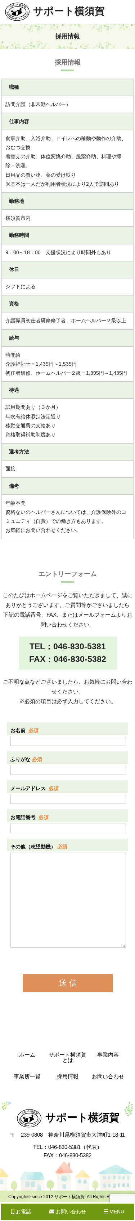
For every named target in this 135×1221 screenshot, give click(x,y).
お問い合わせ (108, 1076)
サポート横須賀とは (67, 1057)
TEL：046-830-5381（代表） (67, 1147)
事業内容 (108, 1055)
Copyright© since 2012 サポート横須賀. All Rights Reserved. (67, 1196)
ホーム (27, 1055)
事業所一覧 (27, 1076)
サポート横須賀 (69, 11)
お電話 (22, 1211)
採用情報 (67, 1076)
